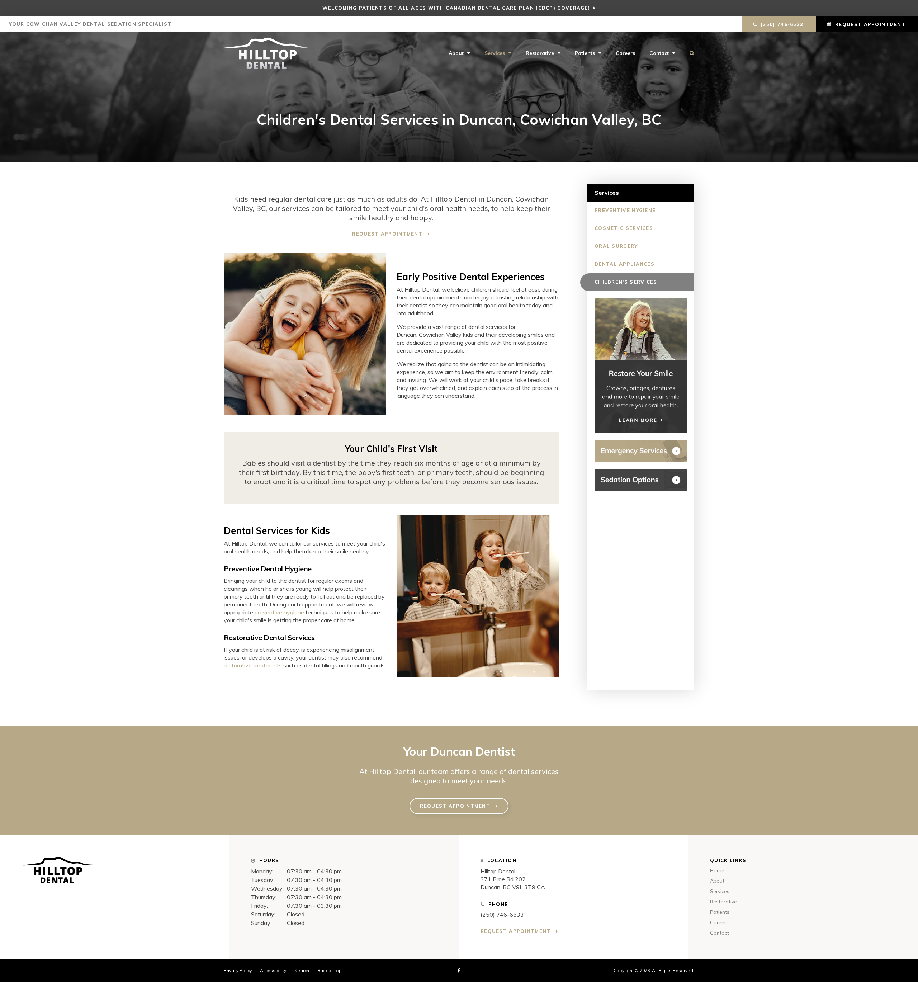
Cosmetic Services (624, 228)
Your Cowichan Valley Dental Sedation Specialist (89, 24)
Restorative (540, 53)
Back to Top (329, 970)
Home (717, 870)
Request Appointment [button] (870, 24)
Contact (659, 53)
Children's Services (626, 282)
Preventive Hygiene (625, 210)
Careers (625, 53)
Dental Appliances (624, 264)
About (456, 53)
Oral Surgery (616, 246)
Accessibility (273, 970)
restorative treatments (253, 665)
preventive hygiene (279, 612)
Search (688, 53)
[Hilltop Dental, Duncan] (115, 873)
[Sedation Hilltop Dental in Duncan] (641, 480)
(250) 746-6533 (502, 914)
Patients (585, 53)
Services (494, 53)
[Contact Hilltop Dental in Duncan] (641, 451)
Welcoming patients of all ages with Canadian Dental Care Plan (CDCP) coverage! (456, 8)
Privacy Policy (238, 970)
